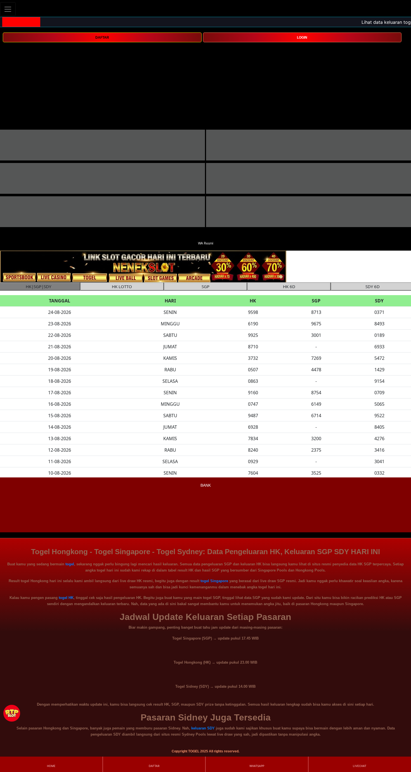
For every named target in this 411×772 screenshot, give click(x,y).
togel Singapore (214, 581)
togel (69, 564)
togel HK (66, 598)
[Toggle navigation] (8, 9)
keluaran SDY (203, 728)
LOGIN (302, 37)
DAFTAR (102, 37)
